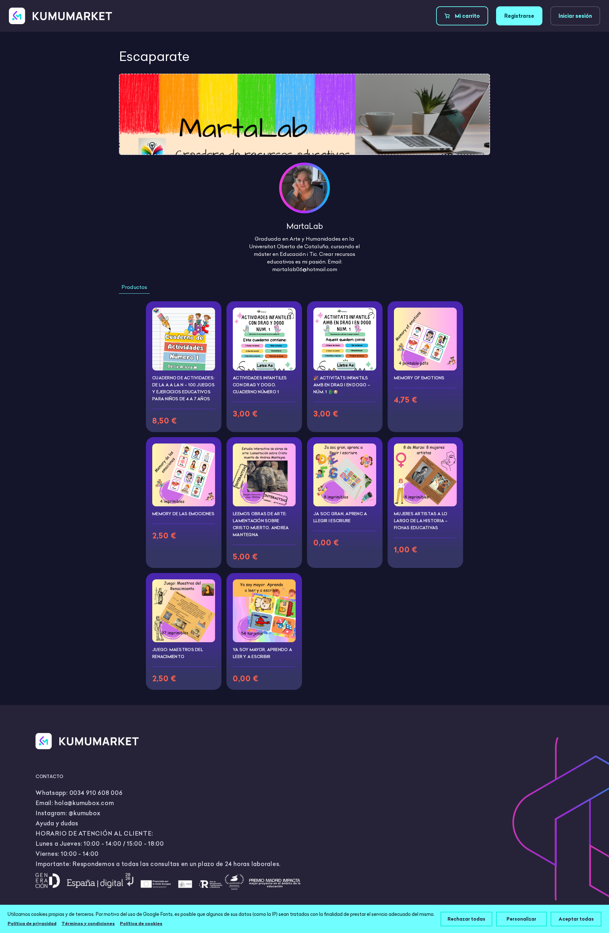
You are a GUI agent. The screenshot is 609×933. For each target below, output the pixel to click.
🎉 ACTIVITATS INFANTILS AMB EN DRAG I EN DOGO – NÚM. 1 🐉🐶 (341, 384)
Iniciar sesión (575, 16)
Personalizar (521, 919)
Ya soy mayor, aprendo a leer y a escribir (262, 653)
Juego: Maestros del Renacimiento (177, 653)
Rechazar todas (466, 919)
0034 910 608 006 (96, 792)
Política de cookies (141, 923)
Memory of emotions (419, 377)
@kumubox (84, 813)
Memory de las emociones (183, 513)
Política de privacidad (32, 923)
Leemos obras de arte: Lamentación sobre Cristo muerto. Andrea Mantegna (261, 524)
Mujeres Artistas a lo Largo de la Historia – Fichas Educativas (421, 520)
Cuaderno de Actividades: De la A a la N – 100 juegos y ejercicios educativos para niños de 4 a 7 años (183, 388)
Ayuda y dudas (57, 823)
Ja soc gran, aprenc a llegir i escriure (340, 517)
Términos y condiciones (88, 923)
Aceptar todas (576, 919)
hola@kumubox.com (84, 803)
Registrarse (519, 16)
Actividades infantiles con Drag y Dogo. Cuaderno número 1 (260, 384)
